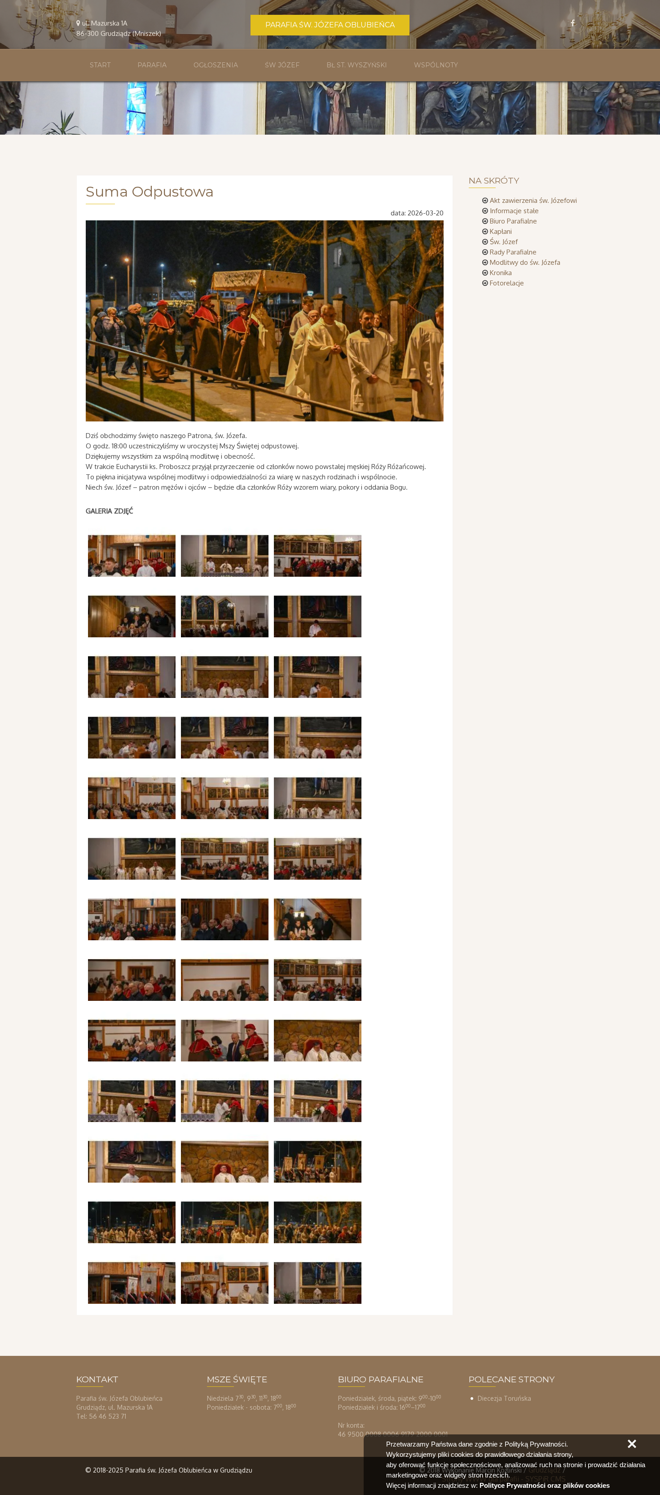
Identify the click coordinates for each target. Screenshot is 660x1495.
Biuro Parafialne (513, 221)
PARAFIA (152, 65)
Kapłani (501, 231)
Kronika (501, 272)
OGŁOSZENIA (216, 65)
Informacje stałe (514, 210)
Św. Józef (504, 241)
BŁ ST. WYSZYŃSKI (356, 65)
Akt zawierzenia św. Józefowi (533, 200)
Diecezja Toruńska (504, 1398)
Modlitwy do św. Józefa (525, 262)
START (100, 65)
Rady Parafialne (513, 252)
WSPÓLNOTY (436, 65)
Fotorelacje (507, 283)
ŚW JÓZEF (282, 65)
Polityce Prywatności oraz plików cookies (545, 1485)
